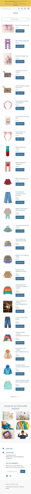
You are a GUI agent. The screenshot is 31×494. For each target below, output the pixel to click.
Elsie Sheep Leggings (22, 41)
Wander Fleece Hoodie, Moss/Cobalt (22, 366)
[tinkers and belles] (6, 8)
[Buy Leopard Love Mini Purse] (8, 75)
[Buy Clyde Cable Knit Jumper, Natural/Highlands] (8, 307)
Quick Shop (20, 31)
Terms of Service (9, 486)
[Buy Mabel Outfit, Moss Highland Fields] (8, 213)
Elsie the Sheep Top (22, 56)
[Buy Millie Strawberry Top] (8, 182)
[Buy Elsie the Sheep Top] (8, 59)
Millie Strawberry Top (22, 179)
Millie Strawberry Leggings (21, 163)
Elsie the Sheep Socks (22, 25)
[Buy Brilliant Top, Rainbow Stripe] (8, 259)
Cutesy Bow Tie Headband (20, 132)
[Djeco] (22, 425)
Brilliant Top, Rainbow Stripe (22, 256)
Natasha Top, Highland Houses (21, 270)
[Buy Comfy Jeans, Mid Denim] (8, 322)
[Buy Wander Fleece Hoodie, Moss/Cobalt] (8, 370)
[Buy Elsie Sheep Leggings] (8, 44)
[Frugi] (8, 425)
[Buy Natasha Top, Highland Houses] (8, 275)
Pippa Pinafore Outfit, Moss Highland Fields (22, 381)
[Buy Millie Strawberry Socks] (8, 151)
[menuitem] (18, 8)
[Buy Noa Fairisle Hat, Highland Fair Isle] (8, 244)
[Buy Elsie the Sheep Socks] (8, 29)
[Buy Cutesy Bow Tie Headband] (8, 136)
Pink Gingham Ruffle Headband (22, 102)
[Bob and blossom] (22, 416)
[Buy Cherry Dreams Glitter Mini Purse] (8, 90)
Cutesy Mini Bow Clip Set (22, 117)
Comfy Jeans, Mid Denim (21, 318)
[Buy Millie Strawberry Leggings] (8, 167)
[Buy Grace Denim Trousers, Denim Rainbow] (8, 198)
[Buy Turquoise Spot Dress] (8, 229)
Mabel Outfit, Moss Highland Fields (21, 209)
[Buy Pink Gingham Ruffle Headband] (8, 105)
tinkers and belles (10, 484)
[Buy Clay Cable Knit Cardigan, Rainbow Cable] (8, 290)
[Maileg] (8, 416)
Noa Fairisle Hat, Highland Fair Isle (21, 240)
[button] (18, 8)
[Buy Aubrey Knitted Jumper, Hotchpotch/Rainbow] (8, 338)
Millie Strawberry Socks (21, 148)
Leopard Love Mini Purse (21, 71)
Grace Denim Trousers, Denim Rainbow (21, 193)
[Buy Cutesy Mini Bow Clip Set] (8, 121)
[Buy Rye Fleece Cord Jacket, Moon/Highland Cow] (8, 354)
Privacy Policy (16, 486)
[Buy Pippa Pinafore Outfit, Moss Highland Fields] (8, 385)
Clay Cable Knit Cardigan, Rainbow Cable (22, 286)
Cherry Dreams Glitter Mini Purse (22, 86)
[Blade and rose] (8, 434)
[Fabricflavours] (22, 434)
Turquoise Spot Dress (22, 225)
